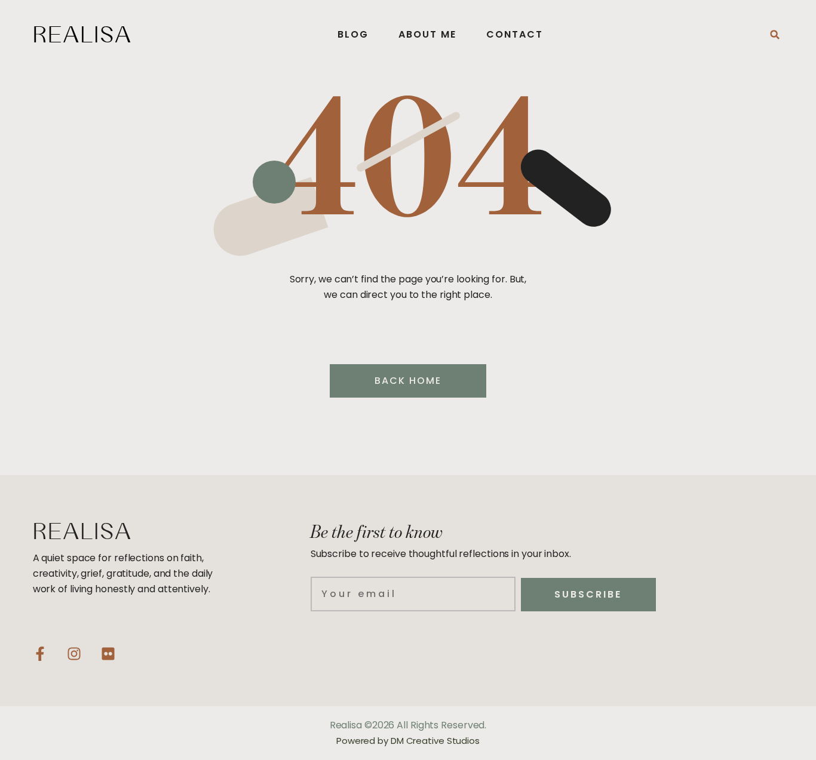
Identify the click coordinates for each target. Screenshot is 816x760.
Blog (353, 34)
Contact (514, 34)
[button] (774, 34)
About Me (427, 34)
